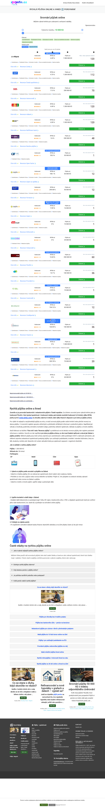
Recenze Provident (26, 281)
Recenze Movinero (26, 385)
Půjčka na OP (57, 730)
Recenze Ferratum (26, 198)
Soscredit (34, 733)
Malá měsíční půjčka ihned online (52, 652)
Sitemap (77, 737)
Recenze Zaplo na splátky (29, 182)
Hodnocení (25, 47)
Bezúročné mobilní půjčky (60, 739)
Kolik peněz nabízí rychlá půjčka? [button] (25, 581)
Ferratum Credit (35, 737)
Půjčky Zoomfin (79, 745)
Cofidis (33, 746)
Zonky (33, 744)
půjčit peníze (57, 694)
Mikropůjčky (56, 735)
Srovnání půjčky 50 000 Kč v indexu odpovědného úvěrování (82, 686)
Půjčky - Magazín (28, 700)
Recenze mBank (25, 114)
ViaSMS (33, 732)
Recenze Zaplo (25, 216)
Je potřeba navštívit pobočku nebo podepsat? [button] (29, 575)
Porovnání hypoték (58, 754)
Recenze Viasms (26, 335)
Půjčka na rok (57, 743)
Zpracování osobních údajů (82, 735)
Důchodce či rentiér (48, 39)
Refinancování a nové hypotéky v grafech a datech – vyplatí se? (52, 688)
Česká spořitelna (36, 756)
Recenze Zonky (25, 67)
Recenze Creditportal (27, 315)
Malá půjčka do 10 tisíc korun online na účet (52, 634)
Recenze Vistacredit (27, 248)
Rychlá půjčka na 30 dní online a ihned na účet (52, 664)
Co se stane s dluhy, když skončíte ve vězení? (52, 587)
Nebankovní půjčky (27, 42)
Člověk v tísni (91, 707)
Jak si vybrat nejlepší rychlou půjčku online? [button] (28, 551)
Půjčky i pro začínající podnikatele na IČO (52, 640)
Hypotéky (54, 708)
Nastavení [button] (63, 805)
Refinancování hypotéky (56, 710)
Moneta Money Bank (37, 757)
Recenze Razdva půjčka (28, 146)
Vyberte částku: (48, 30)
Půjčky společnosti (88, 2)
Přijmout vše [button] (44, 804)
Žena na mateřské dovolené (61, 39)
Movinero (34, 735)
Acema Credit (35, 752)
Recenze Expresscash (27, 369)
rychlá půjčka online (25, 418)
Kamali (33, 741)
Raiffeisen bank (35, 754)
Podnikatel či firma (36, 39)
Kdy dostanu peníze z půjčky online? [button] (26, 570)
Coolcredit (34, 739)
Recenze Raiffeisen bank (28, 130)
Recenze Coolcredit (27, 298)
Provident (34, 748)
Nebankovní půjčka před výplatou (61, 728)
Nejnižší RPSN (33, 47)
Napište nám (79, 727)
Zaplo (33, 728)
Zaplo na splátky (36, 730)
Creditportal (34, 743)
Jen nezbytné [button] (52, 804)
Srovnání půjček (89, 708)
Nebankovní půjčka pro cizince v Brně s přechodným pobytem (52, 628)
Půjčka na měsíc (57, 744)
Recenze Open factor (27, 163)
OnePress (55, 774)
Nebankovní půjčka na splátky (61, 732)
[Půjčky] (31, 489)
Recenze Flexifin (26, 265)
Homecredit (34, 750)
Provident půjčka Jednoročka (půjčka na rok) (52, 646)
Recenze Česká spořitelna (29, 82)
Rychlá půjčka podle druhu (71, 2)
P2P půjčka (56, 737)
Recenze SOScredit (27, 232)
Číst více (52, 608)
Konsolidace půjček (60, 708)
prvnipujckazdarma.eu (59, 761)
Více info (14, 67)
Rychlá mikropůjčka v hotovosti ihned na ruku (52, 658)
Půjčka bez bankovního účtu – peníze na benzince (52, 623)
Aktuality (23, 700)
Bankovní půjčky (75, 39)
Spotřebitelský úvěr (58, 733)
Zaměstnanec (26, 39)
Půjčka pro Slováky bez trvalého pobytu (52, 617)
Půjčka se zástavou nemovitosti (61, 746)
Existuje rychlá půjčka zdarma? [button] (24, 565)
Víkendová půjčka (58, 741)
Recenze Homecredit (27, 98)
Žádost (81, 65)
